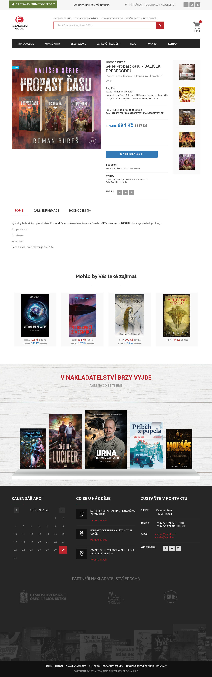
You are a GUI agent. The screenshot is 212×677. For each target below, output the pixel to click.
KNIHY (49, 666)
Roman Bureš (115, 62)
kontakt (173, 43)
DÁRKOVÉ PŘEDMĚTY (108, 43)
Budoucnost (140, 179)
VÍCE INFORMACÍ (98, 520)
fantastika (118, 179)
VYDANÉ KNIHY (52, 43)
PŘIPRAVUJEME (25, 43)
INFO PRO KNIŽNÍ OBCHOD (140, 666)
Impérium (17, 241)
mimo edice (135, 168)
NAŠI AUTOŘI (150, 18)
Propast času (20, 229)
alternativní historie (116, 182)
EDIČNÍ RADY (133, 18)
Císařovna (18, 235)
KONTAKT (161, 666)
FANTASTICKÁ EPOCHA (116, 168)
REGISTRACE (151, 4)
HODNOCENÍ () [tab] (80, 210)
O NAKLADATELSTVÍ (112, 18)
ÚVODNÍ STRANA (62, 18)
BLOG (133, 43)
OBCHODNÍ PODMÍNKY (86, 18)
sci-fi (108, 179)
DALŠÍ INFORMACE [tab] (46, 210)
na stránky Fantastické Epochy (35, 4)
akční (128, 179)
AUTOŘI (59, 666)
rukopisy (152, 43)
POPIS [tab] (19, 210)
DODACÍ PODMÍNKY (113, 666)
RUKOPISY (94, 666)
